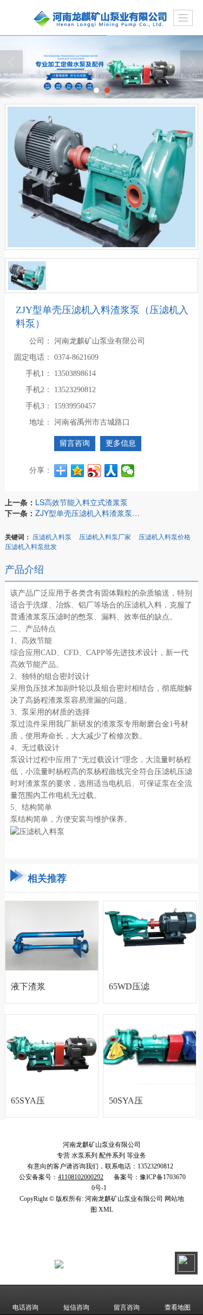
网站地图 (84, 1242)
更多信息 (121, 443)
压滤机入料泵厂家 (105, 536)
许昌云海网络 (44, 1242)
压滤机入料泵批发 (31, 546)
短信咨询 (76, 1307)
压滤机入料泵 (51, 536)
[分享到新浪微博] (94, 470)
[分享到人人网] (111, 470)
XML (111, 1242)
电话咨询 (25, 1307)
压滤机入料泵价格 (165, 536)
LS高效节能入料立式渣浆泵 (81, 502)
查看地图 (178, 1307)
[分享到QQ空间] (77, 470)
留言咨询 (75, 443)
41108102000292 (103, 1263)
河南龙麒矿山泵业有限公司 (121, 1231)
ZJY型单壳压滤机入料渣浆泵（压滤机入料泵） (89, 512)
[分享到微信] (128, 470)
